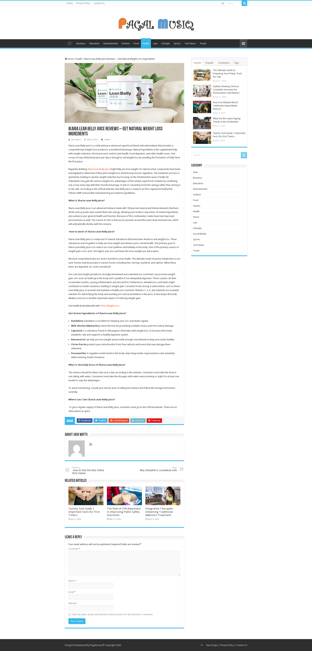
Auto (195, 172)
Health (146, 43)
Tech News (190, 43)
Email (72, 592)
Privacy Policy (83, 3)
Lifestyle (165, 43)
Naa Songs (212, 645)
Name (72, 580)
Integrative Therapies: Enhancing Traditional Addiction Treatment (159, 512)
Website (72, 603)
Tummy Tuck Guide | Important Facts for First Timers (84, 512)
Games (196, 205)
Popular (209, 62)
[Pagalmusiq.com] (156, 22)
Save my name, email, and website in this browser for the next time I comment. (112, 614)
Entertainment (110, 43)
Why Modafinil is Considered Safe (158, 469)
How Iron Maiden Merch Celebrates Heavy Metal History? (225, 105)
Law (155, 43)
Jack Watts (76, 139)
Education (94, 43)
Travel (203, 43)
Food (136, 43)
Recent (197, 62)
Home (70, 3)
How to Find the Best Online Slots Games (88, 470)
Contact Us (99, 3)
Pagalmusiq (96, 645)
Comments (223, 62)
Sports (177, 43)
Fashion (126, 43)
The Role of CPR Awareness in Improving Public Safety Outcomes (124, 512)
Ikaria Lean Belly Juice (99, 169)
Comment (74, 548)
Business (80, 43)
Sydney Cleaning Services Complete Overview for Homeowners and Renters (226, 89)
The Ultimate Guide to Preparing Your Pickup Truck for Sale (227, 73)
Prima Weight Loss (109, 305)
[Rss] (223, 3)
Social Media (199, 233)
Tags (236, 62)
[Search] (244, 3)
